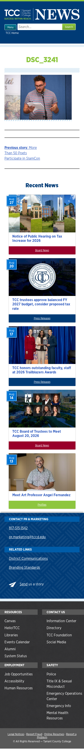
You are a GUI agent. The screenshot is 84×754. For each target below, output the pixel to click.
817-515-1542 (18, 528)
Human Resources (18, 688)
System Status (15, 656)
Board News (42, 250)
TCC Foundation (59, 635)
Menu (10, 27)
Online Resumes (54, 734)
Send (24, 584)
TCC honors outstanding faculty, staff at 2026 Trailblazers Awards (41, 370)
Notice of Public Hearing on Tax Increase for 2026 (37, 238)
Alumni (10, 649)
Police (51, 674)
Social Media (56, 642)
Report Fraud (34, 734)
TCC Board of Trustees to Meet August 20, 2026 (36, 433)
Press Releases (42, 318)
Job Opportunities (18, 674)
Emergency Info (59, 705)
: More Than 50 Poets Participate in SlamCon (22, 153)
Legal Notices (16, 734)
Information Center (61, 621)
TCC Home (12, 33)
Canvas (10, 621)
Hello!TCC (12, 628)
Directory (54, 628)
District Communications (28, 558)
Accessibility (14, 681)
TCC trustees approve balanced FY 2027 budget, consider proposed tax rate (41, 304)
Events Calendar (17, 642)
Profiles (42, 505)
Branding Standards (24, 567)
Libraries (11, 635)
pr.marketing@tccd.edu (27, 537)
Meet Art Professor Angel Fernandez (41, 495)
